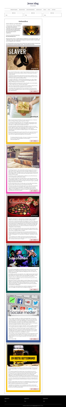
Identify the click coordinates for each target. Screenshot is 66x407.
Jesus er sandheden (30, 9)
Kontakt (54, 9)
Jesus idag (33, 3)
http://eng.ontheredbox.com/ (11, 36)
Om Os (49, 9)
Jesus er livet (39, 9)
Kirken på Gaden (13, 9)
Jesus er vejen (22, 9)
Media (44, 9)
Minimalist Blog (35, 405)
